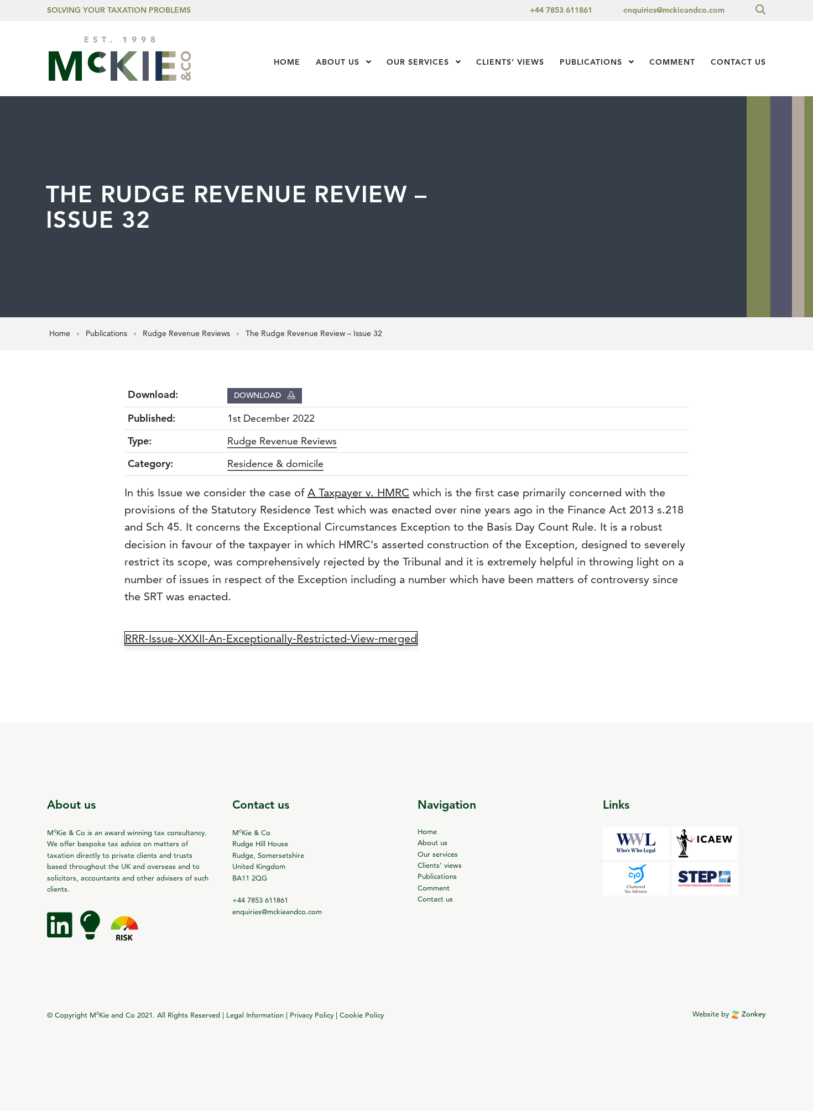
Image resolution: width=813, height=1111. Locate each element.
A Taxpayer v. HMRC (358, 492)
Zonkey (752, 1014)
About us (337, 62)
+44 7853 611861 (561, 10)
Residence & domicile (275, 463)
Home (287, 62)
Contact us (738, 62)
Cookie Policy (362, 1015)
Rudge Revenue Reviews (282, 440)
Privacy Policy (311, 1015)
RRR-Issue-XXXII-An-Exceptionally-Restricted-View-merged (271, 638)
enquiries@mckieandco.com (674, 10)
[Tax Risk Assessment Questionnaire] (124, 933)
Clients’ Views (510, 62)
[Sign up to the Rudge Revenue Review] (91, 933)
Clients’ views (440, 865)
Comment (672, 62)
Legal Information (255, 1015)
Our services (418, 62)
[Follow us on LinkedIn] (61, 933)
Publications (591, 62)
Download (258, 395)
